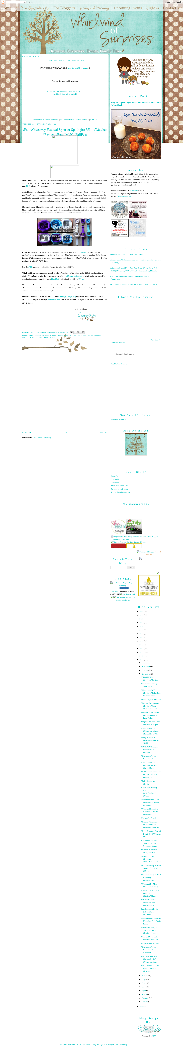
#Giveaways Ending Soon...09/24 (149, 757)
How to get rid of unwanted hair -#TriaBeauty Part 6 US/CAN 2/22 (134, 284)
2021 (142, 622)
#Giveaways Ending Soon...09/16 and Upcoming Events (149, 843)
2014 (142, 648)
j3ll (79, 335)
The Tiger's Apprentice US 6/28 (65, 94)
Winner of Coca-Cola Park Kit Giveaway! (149, 938)
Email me (134, 190)
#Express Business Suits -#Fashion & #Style (151, 723)
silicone (25, 337)
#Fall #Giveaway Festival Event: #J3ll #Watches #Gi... (151, 834)
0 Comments (63, 332)
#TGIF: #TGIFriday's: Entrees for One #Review (149, 749)
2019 (142, 630)
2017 (142, 637)
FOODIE (93, 119)
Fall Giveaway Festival (73, 276)
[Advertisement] (136, 387)
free (66, 335)
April (144, 990)
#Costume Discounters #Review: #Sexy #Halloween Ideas (150, 706)
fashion (60, 335)
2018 (142, 633)
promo (83, 335)
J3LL (28, 186)
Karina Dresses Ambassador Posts (45, 119)
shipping (97, 335)
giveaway (72, 335)
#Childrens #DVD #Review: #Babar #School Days (149, 765)
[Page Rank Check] (127, 594)
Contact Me (115, 479)
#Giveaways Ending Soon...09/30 (149, 685)
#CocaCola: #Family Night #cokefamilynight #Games (149, 791)
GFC (52, 297)
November (146, 666)
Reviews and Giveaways (120, 489)
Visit (119, 364)
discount (45, 335)
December (146, 662)
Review (90, 335)
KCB (154, 1036)
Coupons (37, 335)
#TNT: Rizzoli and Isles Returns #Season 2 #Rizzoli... (150, 968)
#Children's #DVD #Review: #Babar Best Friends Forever (151, 693)
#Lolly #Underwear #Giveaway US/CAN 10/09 (150, 740)
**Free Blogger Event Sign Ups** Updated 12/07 (64, 60)
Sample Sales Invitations (120, 492)
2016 (142, 641)
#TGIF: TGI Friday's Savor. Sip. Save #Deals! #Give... (149, 902)
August (145, 975)
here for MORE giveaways (78, 68)
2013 (142, 652)
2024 (142, 611)
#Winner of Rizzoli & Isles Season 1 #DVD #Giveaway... (150, 812)
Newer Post (26, 432)
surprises (38, 337)
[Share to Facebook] (83, 332)
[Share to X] (80, 332)
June (144, 983)
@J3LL (81, 279)
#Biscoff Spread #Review (151, 699)
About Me (115, 476)
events (53, 335)
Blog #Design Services (150, 943)
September (146, 674)
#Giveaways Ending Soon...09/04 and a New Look (149, 950)
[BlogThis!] (77, 332)
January (145, 1001)
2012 (142, 656)
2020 (142, 626)
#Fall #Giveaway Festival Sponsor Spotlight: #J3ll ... (151, 868)
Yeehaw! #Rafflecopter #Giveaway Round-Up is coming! (151, 802)
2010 (142, 1006)
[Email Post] (71, 332)
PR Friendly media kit (125, 196)
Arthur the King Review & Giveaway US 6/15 (64, 91)
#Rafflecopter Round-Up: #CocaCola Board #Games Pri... (151, 774)
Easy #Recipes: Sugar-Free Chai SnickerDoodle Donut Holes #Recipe (136, 104)
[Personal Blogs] (123, 588)
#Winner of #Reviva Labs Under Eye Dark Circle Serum (151, 921)
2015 (142, 644)
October (145, 670)
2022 (142, 619)
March (144, 994)
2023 (142, 615)
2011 (142, 659)
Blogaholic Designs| (117, 1044)
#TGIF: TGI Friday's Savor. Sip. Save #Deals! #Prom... (149, 930)
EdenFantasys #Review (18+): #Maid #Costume (150, 912)
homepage (82, 252)
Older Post (103, 432)
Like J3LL (55, 279)
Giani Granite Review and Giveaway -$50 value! (127, 254)
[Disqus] (64, 392)
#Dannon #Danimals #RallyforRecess (149, 851)
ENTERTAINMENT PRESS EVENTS (74, 119)
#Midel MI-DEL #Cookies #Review (149, 678)
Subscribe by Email (118, 419)
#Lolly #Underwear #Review (148, 782)
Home (65, 432)
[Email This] (74, 332)
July (144, 979)
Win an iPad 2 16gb (148, 818)
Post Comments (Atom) (42, 437)
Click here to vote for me (125, 598)
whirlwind (53, 337)
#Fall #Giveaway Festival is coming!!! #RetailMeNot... (151, 877)
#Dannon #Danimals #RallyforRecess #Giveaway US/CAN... (150, 824)
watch (45, 337)
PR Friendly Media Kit (119, 485)
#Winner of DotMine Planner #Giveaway (149, 885)
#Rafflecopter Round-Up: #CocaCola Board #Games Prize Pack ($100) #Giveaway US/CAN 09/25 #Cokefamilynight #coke (133, 269)
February (145, 998)
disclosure (59, 290)
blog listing (115, 591)
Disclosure (115, 482)
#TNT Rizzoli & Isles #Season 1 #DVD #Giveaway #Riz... (149, 959)
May (144, 987)
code (31, 335)
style (32, 337)
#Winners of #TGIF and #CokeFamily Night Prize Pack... (150, 715)
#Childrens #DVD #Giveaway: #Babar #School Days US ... (150, 731)
